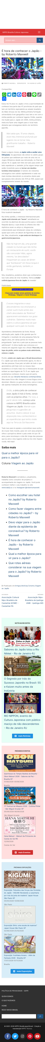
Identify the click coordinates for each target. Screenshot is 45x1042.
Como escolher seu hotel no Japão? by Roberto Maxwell (24, 499)
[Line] (34, 94)
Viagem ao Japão (35, 83)
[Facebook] (19, 94)
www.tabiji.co (7, 488)
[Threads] (29, 94)
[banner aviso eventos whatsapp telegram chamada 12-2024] (22, 298)
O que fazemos (8, 1000)
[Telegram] (9, 94)
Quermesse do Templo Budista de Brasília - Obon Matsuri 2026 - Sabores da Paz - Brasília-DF (21, 776)
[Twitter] (15, 1036)
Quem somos (7, 996)
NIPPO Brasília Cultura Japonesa (15, 32)
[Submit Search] (40, 40)
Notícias (24, 586)
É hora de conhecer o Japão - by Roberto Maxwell (21, 544)
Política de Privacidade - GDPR (15, 991)
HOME (4, 1006)
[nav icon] (39, 32)
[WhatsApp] (4, 94)
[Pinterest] (24, 94)
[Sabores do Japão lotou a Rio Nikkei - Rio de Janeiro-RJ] (22, 646)
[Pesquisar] (40, 1016)
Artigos (18, 586)
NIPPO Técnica (27, 1028)
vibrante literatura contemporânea (27, 377)
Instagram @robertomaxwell (28, 488)
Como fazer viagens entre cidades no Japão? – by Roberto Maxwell (24, 513)
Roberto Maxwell (9, 83)
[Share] (4, 99)
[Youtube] (37, 1036)
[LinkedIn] (14, 94)
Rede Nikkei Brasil (10, 1010)
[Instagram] (22, 1036)
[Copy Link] (39, 94)
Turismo (31, 586)
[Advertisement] (22, 14)
